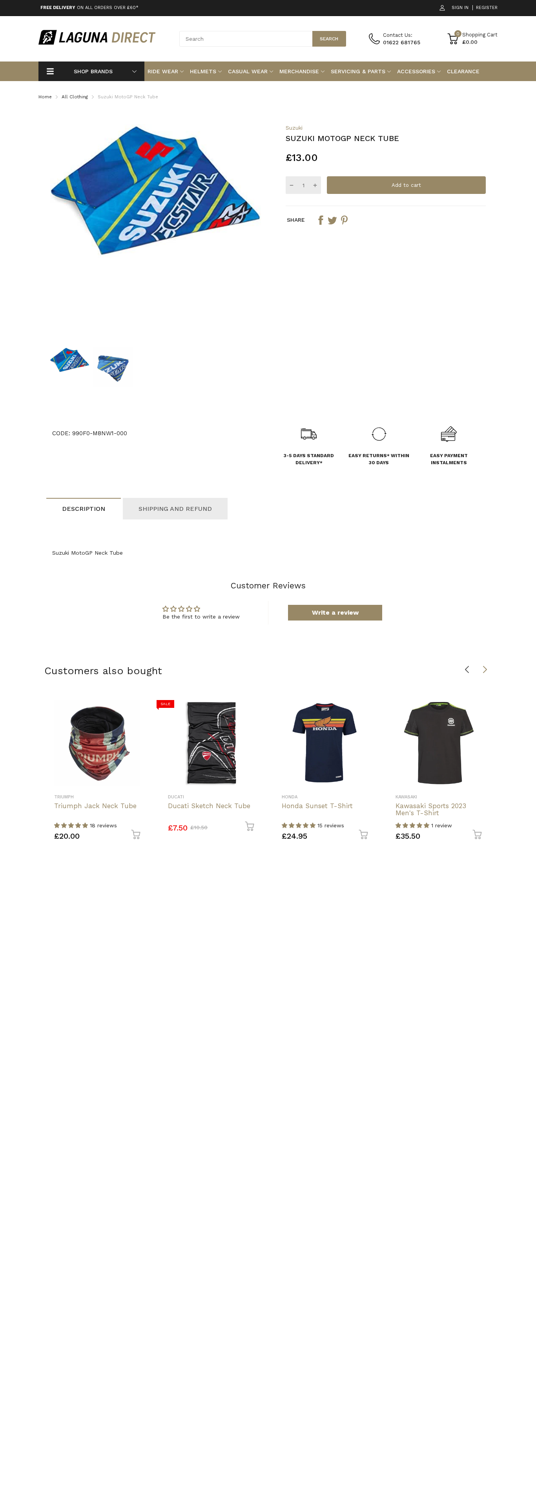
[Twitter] (332, 220)
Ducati (176, 797)
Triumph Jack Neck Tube (95, 806)
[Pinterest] (344, 220)
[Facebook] (320, 220)
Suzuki (294, 128)
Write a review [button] (335, 612)
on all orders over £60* (89, 7)
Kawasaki (406, 797)
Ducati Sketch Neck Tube (209, 806)
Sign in (460, 7)
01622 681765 (401, 42)
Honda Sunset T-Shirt (317, 806)
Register (487, 7)
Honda (289, 797)
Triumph (64, 797)
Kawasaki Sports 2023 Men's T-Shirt (431, 809)
